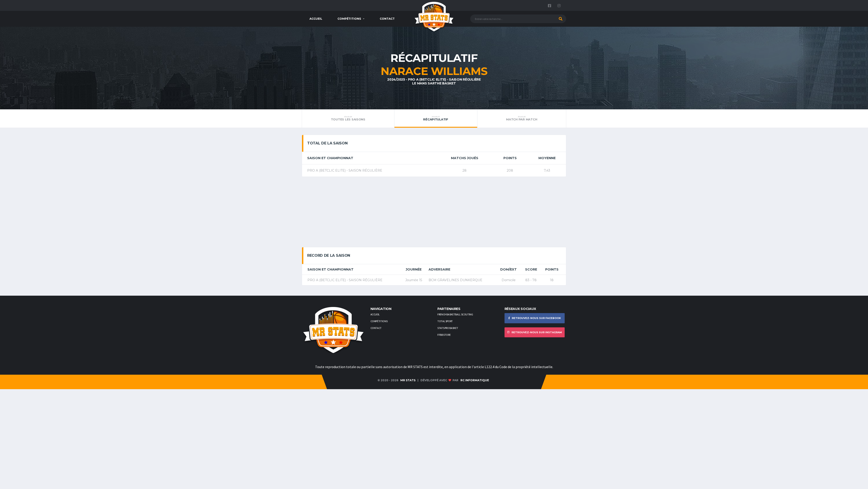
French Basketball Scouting (455, 314)
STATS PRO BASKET (447, 328)
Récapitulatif (435, 118)
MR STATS (407, 380)
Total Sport (445, 321)
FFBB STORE (444, 334)
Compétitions (349, 18)
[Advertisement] (434, 212)
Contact (387, 18)
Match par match (521, 118)
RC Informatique (474, 380)
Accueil (315, 18)
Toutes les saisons (348, 118)
